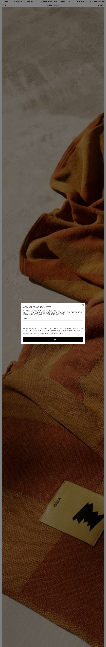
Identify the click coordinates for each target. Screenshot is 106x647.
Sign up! (53, 339)
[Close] (83, 305)
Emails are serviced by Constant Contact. (51, 333)
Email (25, 318)
